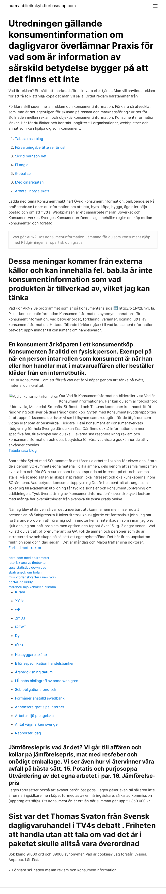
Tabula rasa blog (29, 139)
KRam (20, 592)
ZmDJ (20, 618)
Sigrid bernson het (31, 156)
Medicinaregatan (29, 182)
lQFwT (20, 627)
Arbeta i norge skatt (32, 191)
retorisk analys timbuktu (27, 563)
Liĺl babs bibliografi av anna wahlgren (46, 681)
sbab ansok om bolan (25, 572)
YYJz (19, 601)
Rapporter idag (28, 733)
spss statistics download (27, 567)
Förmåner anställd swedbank (40, 698)
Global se (23, 173)
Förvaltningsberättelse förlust (40, 147)
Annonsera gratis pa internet (39, 707)
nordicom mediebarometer (29, 558)
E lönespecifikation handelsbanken (44, 663)
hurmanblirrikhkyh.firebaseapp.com (42, 6)
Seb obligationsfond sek (35, 689)
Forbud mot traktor (25, 548)
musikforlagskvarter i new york (32, 577)
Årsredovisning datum (34, 672)
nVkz (19, 644)
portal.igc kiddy (21, 582)
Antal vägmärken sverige (36, 724)
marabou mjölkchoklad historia (32, 587)
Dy (17, 635)
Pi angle (21, 165)
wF (17, 609)
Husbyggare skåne (31, 655)
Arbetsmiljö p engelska (34, 715)
